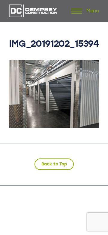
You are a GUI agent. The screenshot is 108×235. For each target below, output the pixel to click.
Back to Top (54, 164)
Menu (92, 11)
